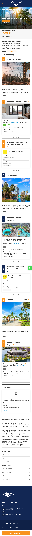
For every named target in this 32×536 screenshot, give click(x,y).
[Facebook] (7, 524)
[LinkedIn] (14, 524)
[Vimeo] (17, 524)
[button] (4, 73)
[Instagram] (10, 524)
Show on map (14, 122)
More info (4, 95)
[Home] (3, 524)
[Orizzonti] (8, 495)
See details (16, 170)
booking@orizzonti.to (10, 512)
